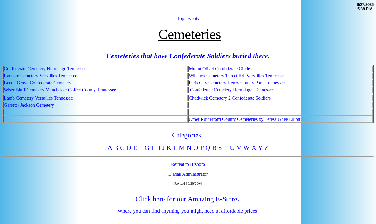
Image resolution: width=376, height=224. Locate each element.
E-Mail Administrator (188, 174)
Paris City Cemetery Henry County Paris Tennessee (237, 82)
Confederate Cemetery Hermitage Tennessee (45, 68)
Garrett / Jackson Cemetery (29, 105)
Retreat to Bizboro (188, 164)
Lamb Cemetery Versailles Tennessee (38, 98)
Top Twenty (188, 18)
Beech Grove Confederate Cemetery (37, 82)
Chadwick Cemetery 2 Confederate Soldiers (230, 98)
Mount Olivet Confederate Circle (219, 68)
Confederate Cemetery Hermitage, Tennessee (232, 89)
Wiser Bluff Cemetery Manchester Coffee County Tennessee (60, 89)
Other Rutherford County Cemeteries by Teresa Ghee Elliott (244, 119)
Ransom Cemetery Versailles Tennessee (40, 75)
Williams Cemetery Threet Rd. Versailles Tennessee (236, 75)
